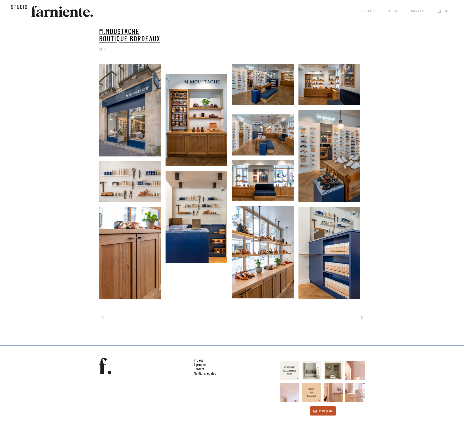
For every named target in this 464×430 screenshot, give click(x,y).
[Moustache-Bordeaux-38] (130, 181)
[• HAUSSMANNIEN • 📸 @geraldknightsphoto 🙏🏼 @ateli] (333, 370)
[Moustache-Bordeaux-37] (263, 181)
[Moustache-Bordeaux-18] (329, 155)
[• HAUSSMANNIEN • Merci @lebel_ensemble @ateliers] (289, 370)
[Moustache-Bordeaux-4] (130, 110)
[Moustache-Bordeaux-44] (130, 253)
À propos (200, 364)
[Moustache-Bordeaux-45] (329, 253)
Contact (199, 369)
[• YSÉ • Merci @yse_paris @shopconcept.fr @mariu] (311, 392)
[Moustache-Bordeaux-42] (263, 252)
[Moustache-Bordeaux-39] (196, 216)
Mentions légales (205, 373)
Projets (198, 360)
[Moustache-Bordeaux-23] (263, 135)
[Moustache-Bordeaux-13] (196, 120)
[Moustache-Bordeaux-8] (263, 84)
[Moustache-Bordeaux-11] (329, 84)
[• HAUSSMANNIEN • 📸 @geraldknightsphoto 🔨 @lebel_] (311, 370)
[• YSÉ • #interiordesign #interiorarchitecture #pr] (355, 370)
